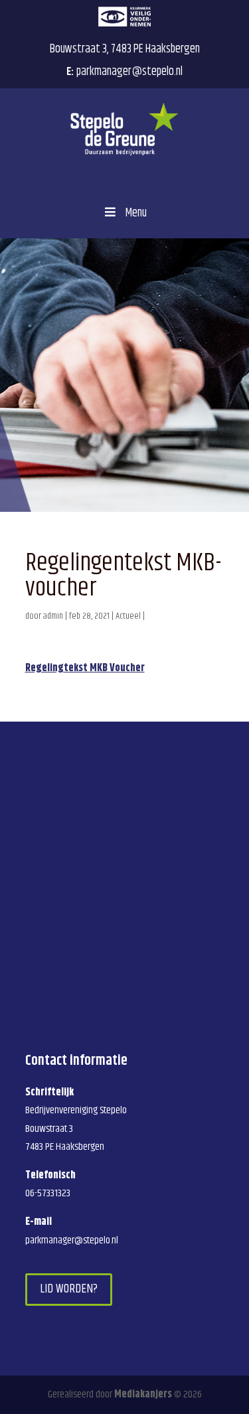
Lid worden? (69, 1288)
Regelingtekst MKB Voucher (85, 668)
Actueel (128, 616)
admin (53, 616)
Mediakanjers (143, 1394)
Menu (136, 213)
